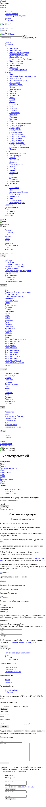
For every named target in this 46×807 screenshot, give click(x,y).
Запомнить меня (14, 787)
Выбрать (4, 709)
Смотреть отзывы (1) (8, 468)
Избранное (9, 692)
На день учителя (16, 61)
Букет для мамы (15, 138)
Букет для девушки (17, 125)
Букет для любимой (17, 136)
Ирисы (12, 98)
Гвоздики (13, 91)
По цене (12, 149)
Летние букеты (15, 78)
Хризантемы (14, 113)
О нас (7, 209)
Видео (12, 211)
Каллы (12, 100)
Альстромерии (15, 89)
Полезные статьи (11, 14)
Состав (12, 87)
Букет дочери (14, 128)
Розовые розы (15, 194)
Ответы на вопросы (13, 672)
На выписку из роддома (19, 53)
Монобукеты (14, 83)
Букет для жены (15, 132)
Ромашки (13, 108)
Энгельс (16, 707)
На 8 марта (13, 48)
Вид (11, 74)
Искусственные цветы (18, 80)
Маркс (25, 707)
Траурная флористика (18, 70)
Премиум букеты (16, 85)
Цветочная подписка (17, 153)
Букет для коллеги (16, 134)
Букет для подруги (16, 140)
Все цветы (9, 44)
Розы (11, 106)
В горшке (13, 119)
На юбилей (13, 68)
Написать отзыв (6, 607)
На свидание (14, 65)
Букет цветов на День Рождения (22, 59)
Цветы (7, 151)
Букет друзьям (15, 130)
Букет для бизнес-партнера (20, 123)
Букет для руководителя (19, 147)
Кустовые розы (15, 201)
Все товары (9, 20)
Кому (11, 121)
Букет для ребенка (16, 143)
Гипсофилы (14, 95)
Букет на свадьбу (16, 63)
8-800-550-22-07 (6, 28)
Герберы (12, 93)
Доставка (8, 657)
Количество (14, 188)
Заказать (4, 646)
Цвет (11, 190)
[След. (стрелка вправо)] (3, 716)
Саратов (6, 707)
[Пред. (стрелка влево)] (1, 716)
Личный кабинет (11, 690)
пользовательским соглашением (23, 642)
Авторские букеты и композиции (22, 76)
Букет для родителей (17, 145)
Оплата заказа (10, 669)
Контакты (9, 216)
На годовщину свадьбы (18, 55)
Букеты (8, 72)
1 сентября (9, 205)
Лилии (12, 102)
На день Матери (15, 57)
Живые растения (16, 164)
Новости (8, 11)
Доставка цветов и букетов (15, 16)
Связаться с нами (12, 667)
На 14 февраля (15, 50)
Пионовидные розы (17, 203)
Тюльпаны (13, 110)
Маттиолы (13, 104)
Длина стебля (14, 196)
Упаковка (13, 117)
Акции (7, 680)
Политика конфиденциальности (18, 653)
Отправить (4, 726)
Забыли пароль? (27, 787)
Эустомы (13, 115)
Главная (8, 42)
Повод (7, 46)
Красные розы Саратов (18, 192)
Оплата (8, 18)
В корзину (4, 507)
